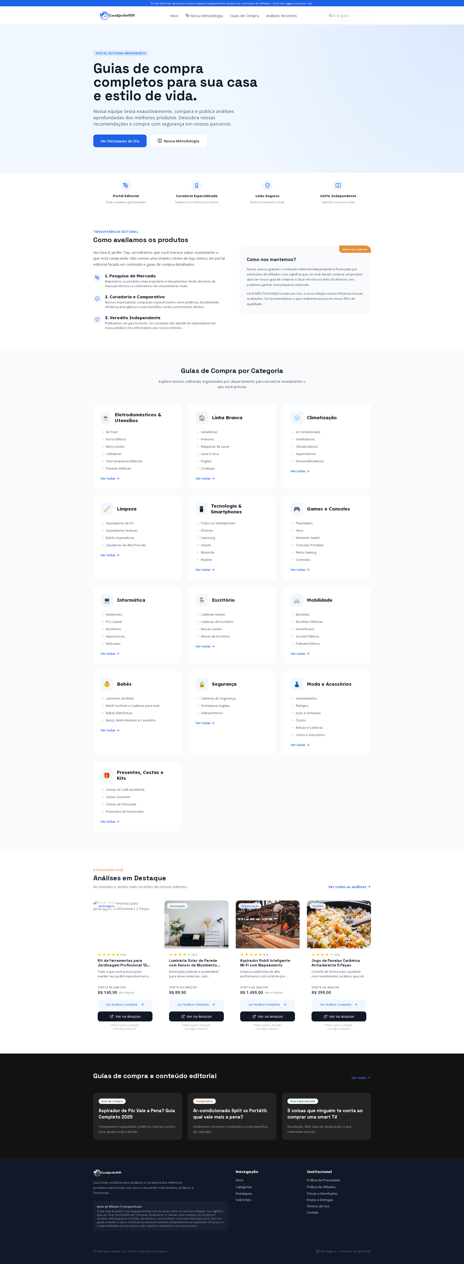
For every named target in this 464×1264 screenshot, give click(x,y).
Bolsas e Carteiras (309, 727)
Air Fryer (112, 432)
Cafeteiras (114, 454)
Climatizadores (307, 446)
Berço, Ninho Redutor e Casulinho (131, 720)
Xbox (299, 530)
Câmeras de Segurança (218, 698)
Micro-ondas (115, 446)
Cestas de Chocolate (121, 804)
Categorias (244, 1187)
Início (174, 15)
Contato (313, 1212)
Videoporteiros (212, 713)
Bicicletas (303, 614)
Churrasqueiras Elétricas (124, 461)
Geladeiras (209, 432)
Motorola (207, 552)
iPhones (207, 530)
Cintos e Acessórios (310, 735)
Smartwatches (306, 698)
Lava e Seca (210, 454)
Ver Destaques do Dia (120, 140)
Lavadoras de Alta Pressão (126, 545)
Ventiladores (305, 439)
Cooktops (208, 468)
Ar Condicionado (308, 432)
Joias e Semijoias (308, 713)
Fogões (206, 461)
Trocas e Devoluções (322, 1193)
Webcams (113, 643)
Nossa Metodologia (206, 15)
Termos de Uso (318, 1206)
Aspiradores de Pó (119, 523)
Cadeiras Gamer (213, 614)
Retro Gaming (306, 552)
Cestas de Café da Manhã (125, 789)
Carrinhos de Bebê (120, 698)
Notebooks (114, 614)
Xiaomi (206, 545)
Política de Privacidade (323, 1180)
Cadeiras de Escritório (217, 621)
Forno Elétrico (116, 439)
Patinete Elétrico (308, 643)
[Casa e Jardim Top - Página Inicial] (117, 15)
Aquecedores (306, 454)
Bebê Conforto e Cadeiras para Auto (133, 705)
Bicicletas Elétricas (309, 621)
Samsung (208, 538)
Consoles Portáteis (310, 545)
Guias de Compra (244, 15)
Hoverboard (305, 629)
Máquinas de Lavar (215, 446)
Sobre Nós (243, 1200)
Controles (303, 559)
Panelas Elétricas (118, 468)
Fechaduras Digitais (215, 705)
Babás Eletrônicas (119, 713)
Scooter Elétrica (307, 636)
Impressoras (115, 636)
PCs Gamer (114, 621)
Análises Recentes (281, 15)
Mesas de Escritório (215, 636)
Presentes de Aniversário (125, 811)
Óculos (301, 720)
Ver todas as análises (347, 886)
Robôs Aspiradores (120, 538)
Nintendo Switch (308, 538)
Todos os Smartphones (218, 523)
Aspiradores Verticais (122, 530)
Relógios (302, 705)
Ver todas (108, 478)
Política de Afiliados (321, 1187)
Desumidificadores (310, 461)
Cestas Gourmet (118, 797)
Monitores (113, 629)
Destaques (244, 1193)
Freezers (207, 439)
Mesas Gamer (211, 629)
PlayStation (304, 523)
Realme (206, 559)
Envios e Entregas (320, 1200)
